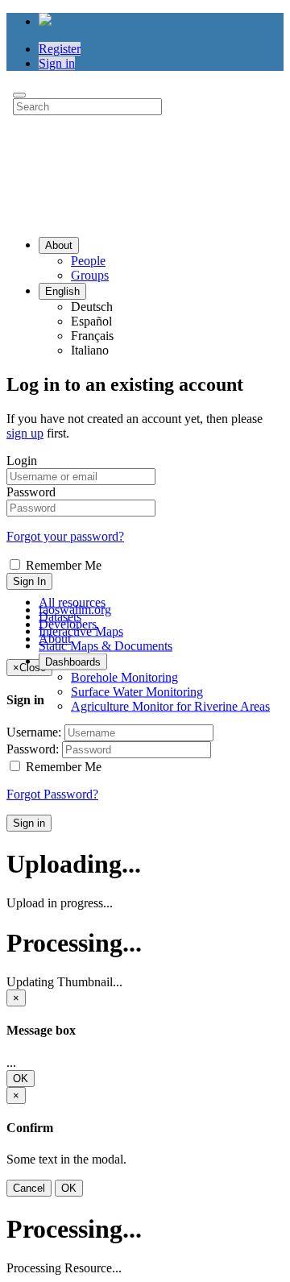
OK (20, 1078)
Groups (90, 275)
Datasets (60, 616)
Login (21, 460)
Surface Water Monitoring (137, 691)
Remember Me (62, 565)
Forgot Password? (52, 794)
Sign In (29, 581)
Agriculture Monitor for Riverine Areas (170, 705)
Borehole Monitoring (124, 676)
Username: (33, 732)
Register (60, 49)
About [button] (58, 245)
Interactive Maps (81, 630)
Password (31, 492)
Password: (32, 749)
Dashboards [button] (73, 661)
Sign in (57, 63)
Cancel (29, 1188)
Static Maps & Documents (105, 645)
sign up (25, 433)
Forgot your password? (65, 536)
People (88, 261)
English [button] (62, 291)
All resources (72, 601)
